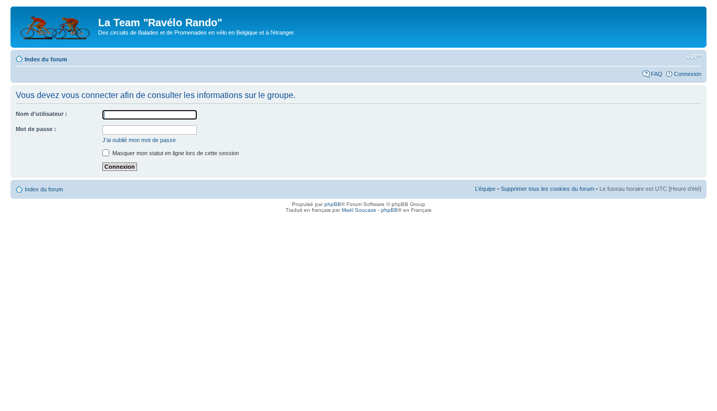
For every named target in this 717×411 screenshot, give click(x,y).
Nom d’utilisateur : (41, 114)
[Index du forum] (55, 25)
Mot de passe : (36, 129)
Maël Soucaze (359, 210)
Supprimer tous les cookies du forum (547, 189)
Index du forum (46, 59)
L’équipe (485, 189)
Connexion (687, 74)
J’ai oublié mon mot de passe (139, 140)
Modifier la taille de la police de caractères (693, 57)
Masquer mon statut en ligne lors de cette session (175, 153)
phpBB (332, 204)
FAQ (656, 74)
